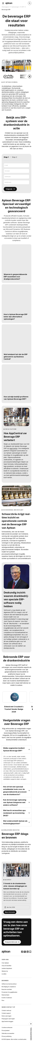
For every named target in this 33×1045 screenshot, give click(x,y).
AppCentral (13, 448)
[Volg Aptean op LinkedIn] (28, 952)
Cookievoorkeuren (7, 1027)
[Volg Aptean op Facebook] (22, 952)
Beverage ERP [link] (6, 9)
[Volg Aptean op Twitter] (25, 952)
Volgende (9, 189)
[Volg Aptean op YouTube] (30, 952)
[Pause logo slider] (29, 76)
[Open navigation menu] (3, 3)
